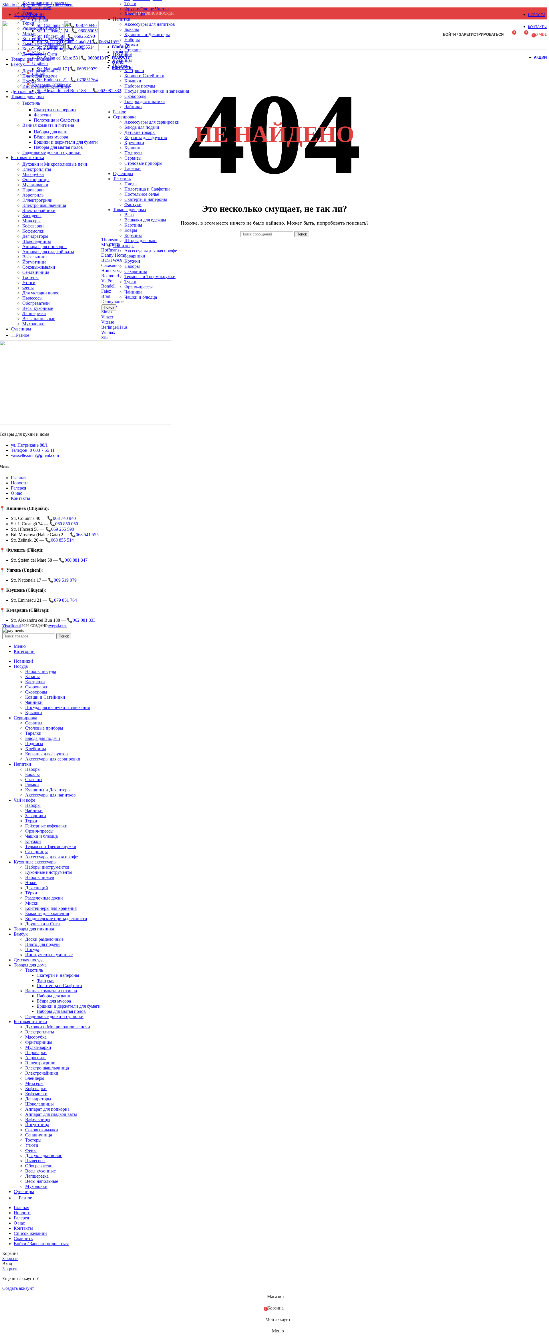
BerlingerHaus (114, 327)
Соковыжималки (38, 267)
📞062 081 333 (81, 620)
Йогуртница (34, 262)
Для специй (33, 17)
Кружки (132, 261)
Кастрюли (35, 681)
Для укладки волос (40, 292)
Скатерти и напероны (145, 199)
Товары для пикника (144, 101)
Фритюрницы (35, 179)
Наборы (132, 39)
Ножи (28, 12)
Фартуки (133, 204)
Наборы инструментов (47, 867)
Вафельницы (34, 256)
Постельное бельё (141, 194)
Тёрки (130, 3)
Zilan (106, 337)
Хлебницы (134, 13)
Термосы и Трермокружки (150, 276)
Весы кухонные (37, 308)
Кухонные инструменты (45, 2)
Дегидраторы (35, 236)
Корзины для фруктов (145, 137)
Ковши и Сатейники (144, 75)
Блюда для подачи (141, 127)
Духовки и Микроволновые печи (54, 164)
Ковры (130, 230)
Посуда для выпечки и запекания (156, 91)
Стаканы (33, 779)
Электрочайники (38, 210)
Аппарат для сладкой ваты (48, 251)
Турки (130, 281)
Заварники (134, 255)
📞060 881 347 (73, 560)
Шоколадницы (36, 241)
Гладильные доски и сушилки (51, 152)
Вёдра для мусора (51, 136)
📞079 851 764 (62, 600)
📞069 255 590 (59, 529)
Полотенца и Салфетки (147, 189)
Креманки (134, 142)
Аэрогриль (32, 195)
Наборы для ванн (50, 131)
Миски (32, 903)
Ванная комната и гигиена (48, 125)
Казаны (32, 676)
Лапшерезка (34, 313)
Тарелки (132, 168)
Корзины (133, 235)
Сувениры (123, 173)
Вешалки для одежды (145, 219)
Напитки (121, 19)
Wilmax (108, 332)
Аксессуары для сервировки (152, 122)
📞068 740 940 (61, 518)
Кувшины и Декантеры (147, 34)
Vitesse (107, 322)
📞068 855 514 (59, 540)
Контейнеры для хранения (51, 908)
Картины (133, 225)
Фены (28, 287)
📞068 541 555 (84, 534)
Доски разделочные (41, 70)
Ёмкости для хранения (47, 913)
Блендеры (31, 215)
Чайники (133, 106)
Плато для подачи (39, 76)
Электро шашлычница (44, 205)
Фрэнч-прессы (138, 286)
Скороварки (37, 686)
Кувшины (134, 147)
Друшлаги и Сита (39, 54)
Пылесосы (32, 298)
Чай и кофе (123, 245)
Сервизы (133, 158)
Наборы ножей (36, 7)
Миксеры (31, 220)
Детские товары (140, 132)
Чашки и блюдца (140, 297)
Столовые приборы (143, 163)
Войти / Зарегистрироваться (41, 1243)
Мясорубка (33, 174)
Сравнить (23, 1238)
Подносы (133, 152)
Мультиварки (35, 184)
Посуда (29, 81)
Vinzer (107, 316)
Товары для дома (129, 209)
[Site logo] (33, 49)
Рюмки (32, 784)
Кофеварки (33, 225)
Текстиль (122, 178)
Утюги (28, 282)
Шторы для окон (140, 240)
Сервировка (124, 116)
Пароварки (33, 189)
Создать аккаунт (18, 1288)
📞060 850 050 (63, 523)
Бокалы (131, 29)
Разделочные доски (44, 898)
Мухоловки (33, 323)
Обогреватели (36, 303)
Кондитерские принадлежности (56, 918)
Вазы (129, 214)
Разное (119, 111)
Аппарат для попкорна (44, 246)
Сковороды (135, 96)
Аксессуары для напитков (149, 24)
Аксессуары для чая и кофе (150, 250)
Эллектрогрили (37, 200)
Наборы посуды (139, 86)
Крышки (132, 80)
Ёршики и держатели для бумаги (66, 142)
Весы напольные (38, 318)
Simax (107, 311)
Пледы (131, 183)
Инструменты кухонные (46, 86)
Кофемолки (33, 231)
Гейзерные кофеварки (46, 825)
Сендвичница (35, 272)
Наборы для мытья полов (58, 147)
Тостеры (30, 277)
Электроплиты (36, 169)
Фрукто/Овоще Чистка (146, 8)
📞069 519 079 (62, 580)
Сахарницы (135, 271)
